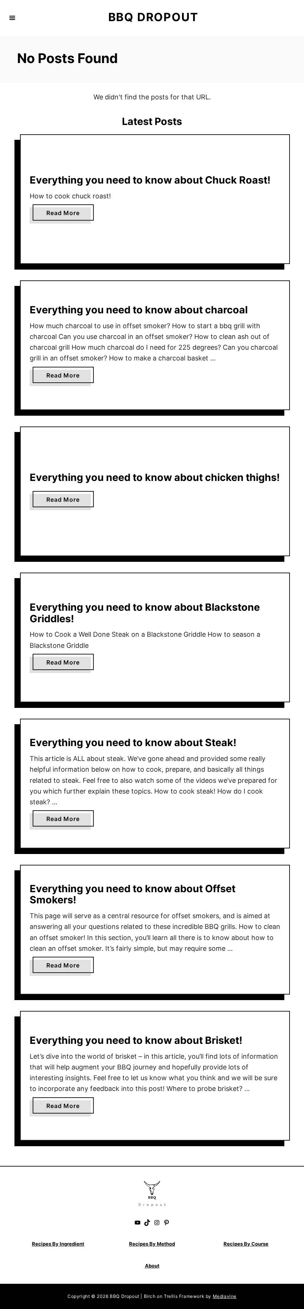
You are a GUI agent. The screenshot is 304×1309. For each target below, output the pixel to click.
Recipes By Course (246, 1244)
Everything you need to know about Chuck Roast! (150, 180)
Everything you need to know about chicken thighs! (155, 477)
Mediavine (225, 1296)
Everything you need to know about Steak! (133, 742)
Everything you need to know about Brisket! (136, 1040)
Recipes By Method (152, 1244)
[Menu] (12, 17)
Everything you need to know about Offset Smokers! (132, 894)
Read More (65, 215)
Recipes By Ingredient (58, 1244)
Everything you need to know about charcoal (139, 310)
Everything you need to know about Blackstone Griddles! (145, 613)
